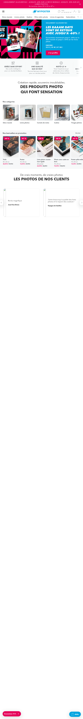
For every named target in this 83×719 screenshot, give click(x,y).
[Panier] (79, 11)
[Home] (41, 11)
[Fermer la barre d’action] (80, 4)
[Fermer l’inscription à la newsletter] (18, 714)
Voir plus (77, 133)
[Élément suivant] (80, 17)
